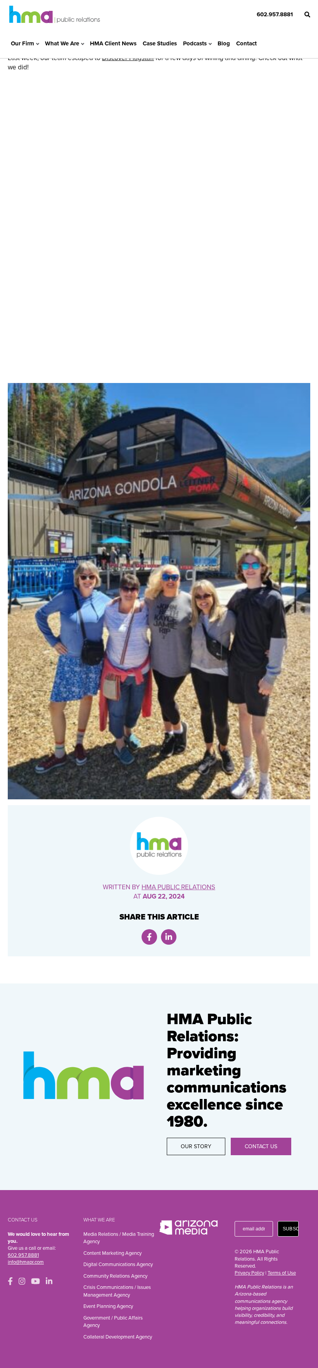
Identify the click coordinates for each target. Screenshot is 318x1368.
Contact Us (261, 1146)
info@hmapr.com (26, 1262)
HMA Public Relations (178, 887)
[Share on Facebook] (149, 937)
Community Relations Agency (115, 1276)
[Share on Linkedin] (168, 937)
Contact (246, 43)
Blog (224, 43)
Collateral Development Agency (117, 1337)
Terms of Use (282, 1273)
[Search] (307, 14)
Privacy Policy (249, 1273)
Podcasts (195, 43)
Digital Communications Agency (118, 1264)
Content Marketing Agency (112, 1253)
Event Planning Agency (108, 1306)
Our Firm (22, 43)
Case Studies (160, 43)
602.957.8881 (275, 14)
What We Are (62, 43)
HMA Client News (113, 43)
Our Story (196, 1146)
